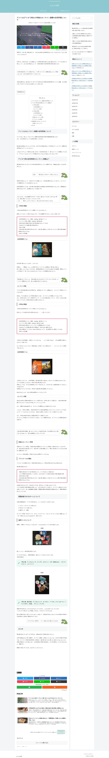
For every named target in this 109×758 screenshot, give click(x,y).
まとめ (33, 125)
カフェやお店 (75, 129)
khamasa (90, 80)
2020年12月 (75, 99)
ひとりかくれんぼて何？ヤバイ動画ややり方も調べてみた (82, 53)
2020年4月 (74, 116)
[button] (63, 47)
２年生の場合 (36, 104)
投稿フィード (75, 149)
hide (23, 91)
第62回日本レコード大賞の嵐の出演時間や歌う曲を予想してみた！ (82, 29)
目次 (40, 98)
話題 (73, 136)
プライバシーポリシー (88, 754)
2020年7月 (74, 106)
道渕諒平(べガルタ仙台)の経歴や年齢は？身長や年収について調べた (81, 47)
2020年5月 (74, 113)
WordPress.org (75, 156)
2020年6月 (74, 109)
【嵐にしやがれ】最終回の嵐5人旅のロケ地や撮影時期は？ (82, 42)
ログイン (74, 146)
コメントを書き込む (42, 742)
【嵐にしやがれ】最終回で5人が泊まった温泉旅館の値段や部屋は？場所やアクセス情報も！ (82, 35)
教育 (73, 132)
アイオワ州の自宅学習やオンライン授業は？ (42, 102)
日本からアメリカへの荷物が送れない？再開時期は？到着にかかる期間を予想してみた (82, 65)
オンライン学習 (37, 109)
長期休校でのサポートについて (39, 121)
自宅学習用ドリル (38, 107)
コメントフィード (76, 152)
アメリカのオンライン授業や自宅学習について (42, 100)
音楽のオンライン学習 (38, 117)
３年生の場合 (36, 111)
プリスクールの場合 (37, 119)
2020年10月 (75, 103)
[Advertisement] (42, 659)
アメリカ (19, 672)
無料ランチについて (37, 123)
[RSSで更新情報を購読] (54, 687)
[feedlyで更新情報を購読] (29, 687)
